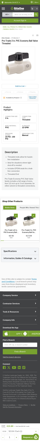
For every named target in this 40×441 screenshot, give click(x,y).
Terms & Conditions (9, 405)
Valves (29, 27)
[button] (11, 2)
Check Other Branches (33, 97)
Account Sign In (20, 20)
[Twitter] (9, 368)
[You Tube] (14, 368)
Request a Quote (30, 437)
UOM (4, 431)
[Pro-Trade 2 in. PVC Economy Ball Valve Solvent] (29, 221)
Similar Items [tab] (10, 207)
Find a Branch (9, 340)
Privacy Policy (23, 405)
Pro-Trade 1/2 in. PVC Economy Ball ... (11, 231)
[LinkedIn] (20, 368)
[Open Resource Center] (36, 437)
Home (4, 27)
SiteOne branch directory (12, 357)
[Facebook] (5, 368)
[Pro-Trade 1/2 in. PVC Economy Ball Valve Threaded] (11, 221)
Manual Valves (9, 29)
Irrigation (22, 27)
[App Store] (10, 332)
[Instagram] (24, 368)
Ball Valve (19, 29)
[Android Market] (29, 332)
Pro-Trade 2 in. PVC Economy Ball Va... (29, 231)
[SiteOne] (17, 10)
